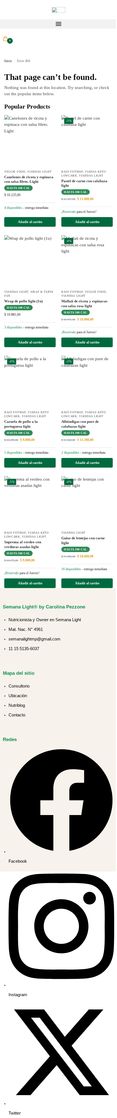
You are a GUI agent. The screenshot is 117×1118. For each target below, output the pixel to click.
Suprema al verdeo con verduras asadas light (22, 544)
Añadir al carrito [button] (30, 222)
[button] (58, 24)
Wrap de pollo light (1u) (23, 301)
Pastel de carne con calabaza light (84, 183)
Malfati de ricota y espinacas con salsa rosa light (84, 303)
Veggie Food (14, 171)
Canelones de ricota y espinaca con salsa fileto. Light (28, 179)
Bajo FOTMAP (72, 171)
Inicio (8, 61)
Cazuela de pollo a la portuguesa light (21, 423)
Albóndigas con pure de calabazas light (80, 423)
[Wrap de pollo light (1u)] (30, 261)
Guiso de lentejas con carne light (83, 540)
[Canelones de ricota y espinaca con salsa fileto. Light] (30, 140)
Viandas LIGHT (39, 171)
